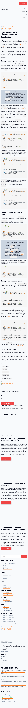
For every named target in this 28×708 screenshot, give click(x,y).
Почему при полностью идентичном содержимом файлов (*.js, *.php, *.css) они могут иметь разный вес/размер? (13, 672)
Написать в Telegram (7, 696)
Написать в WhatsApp (7, 697)
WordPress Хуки (7, 619)
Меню (23, 3)
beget (12, 703)
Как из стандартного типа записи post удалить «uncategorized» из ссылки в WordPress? (12, 677)
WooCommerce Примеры (9, 623)
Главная (25, 6)
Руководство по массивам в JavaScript (13, 485)
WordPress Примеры (8, 621)
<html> (11, 246)
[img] (14, 425)
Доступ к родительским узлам (10, 565)
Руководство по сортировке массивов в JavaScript (13, 439)
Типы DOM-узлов (7, 569)
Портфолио (24, 11)
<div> (5, 108)
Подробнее (7, 459)
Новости (25, 17)
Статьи (25, 14)
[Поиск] (24, 556)
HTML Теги (5, 577)
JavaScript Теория (7, 592)
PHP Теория (6, 606)
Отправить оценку (7, 403)
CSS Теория (6, 584)
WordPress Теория (7, 615)
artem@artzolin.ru (5, 651)
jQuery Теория (6, 599)
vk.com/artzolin (6, 699)
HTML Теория (6, 575)
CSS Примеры (6, 587)
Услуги (25, 8)
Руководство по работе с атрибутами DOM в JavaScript (13, 528)
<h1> (23, 108)
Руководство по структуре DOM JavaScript (14, 45)
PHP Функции (6, 608)
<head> (11, 251)
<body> (21, 254)
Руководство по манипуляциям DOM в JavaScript (13, 345)
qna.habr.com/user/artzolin (8, 701)
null (6, 69)
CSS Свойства (6, 586)
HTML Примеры (7, 579)
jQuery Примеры (7, 601)
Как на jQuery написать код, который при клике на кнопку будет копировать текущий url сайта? (13, 685)
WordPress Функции (8, 617)
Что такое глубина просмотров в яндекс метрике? (13, 681)
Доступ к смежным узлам (9, 567)
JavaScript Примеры (8, 594)
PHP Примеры (6, 610)
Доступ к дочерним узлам (9, 563)
